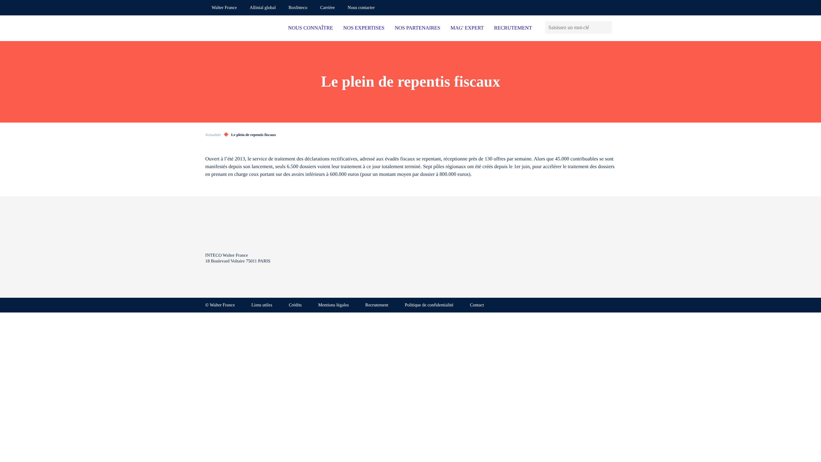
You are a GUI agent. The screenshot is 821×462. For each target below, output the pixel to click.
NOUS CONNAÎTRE (310, 28)
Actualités (213, 135)
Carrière (327, 7)
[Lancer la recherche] (607, 27)
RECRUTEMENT (513, 28)
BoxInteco (298, 7)
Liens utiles (261, 305)
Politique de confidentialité (429, 305)
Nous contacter (361, 7)
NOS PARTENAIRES (417, 28)
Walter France (224, 7)
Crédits (295, 305)
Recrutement (376, 305)
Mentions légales (333, 305)
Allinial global (263, 7)
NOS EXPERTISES (363, 28)
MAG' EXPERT (467, 28)
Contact (477, 305)
